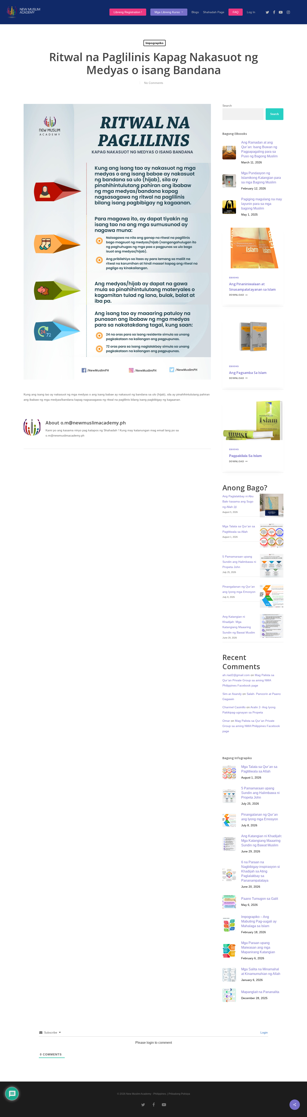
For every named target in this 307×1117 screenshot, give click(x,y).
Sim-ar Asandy (232, 693)
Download (238, 295)
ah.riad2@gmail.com (236, 675)
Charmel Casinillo (234, 707)
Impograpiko (155, 43)
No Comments (153, 83)
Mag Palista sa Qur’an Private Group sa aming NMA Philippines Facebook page (248, 680)
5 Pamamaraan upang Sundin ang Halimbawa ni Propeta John (239, 562)
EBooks (234, 277)
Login (264, 1032)
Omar (226, 720)
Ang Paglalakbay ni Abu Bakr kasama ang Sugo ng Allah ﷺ (238, 501)
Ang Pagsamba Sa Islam (247, 372)
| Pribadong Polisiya (178, 1093)
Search (227, 105)
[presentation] (253, 248)
